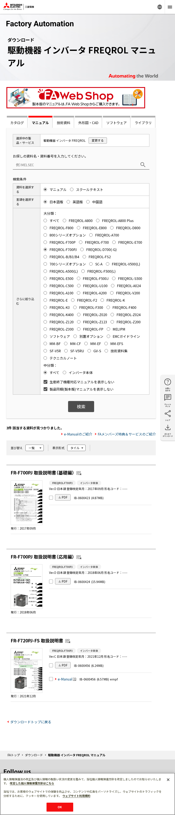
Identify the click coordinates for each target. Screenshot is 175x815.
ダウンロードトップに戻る (30, 721)
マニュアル (40, 122)
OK (60, 807)
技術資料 (63, 122)
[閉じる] (168, 779)
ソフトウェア (116, 122)
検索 (81, 406)
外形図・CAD (88, 122)
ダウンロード (34, 755)
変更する (98, 140)
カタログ (17, 122)
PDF (64, 497)
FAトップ (13, 755)
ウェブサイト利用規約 (76, 796)
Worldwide (160, 7)
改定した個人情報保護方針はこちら (32, 783)
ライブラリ (143, 122)
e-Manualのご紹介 (78, 434)
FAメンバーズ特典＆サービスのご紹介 (127, 434)
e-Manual (65, 679)
